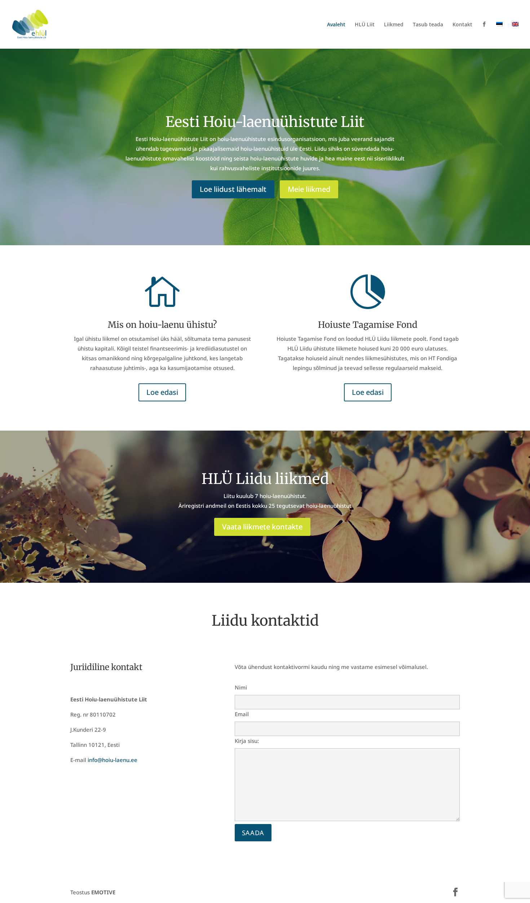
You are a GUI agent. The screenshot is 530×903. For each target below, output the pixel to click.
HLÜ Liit (365, 25)
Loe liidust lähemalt (233, 189)
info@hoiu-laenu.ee (112, 759)
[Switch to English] (515, 35)
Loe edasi (162, 392)
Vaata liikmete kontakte (262, 527)
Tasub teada (428, 25)
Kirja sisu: (247, 740)
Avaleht (336, 25)
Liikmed (393, 25)
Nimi (241, 687)
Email (242, 714)
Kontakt (462, 25)
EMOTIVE (103, 892)
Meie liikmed (309, 189)
